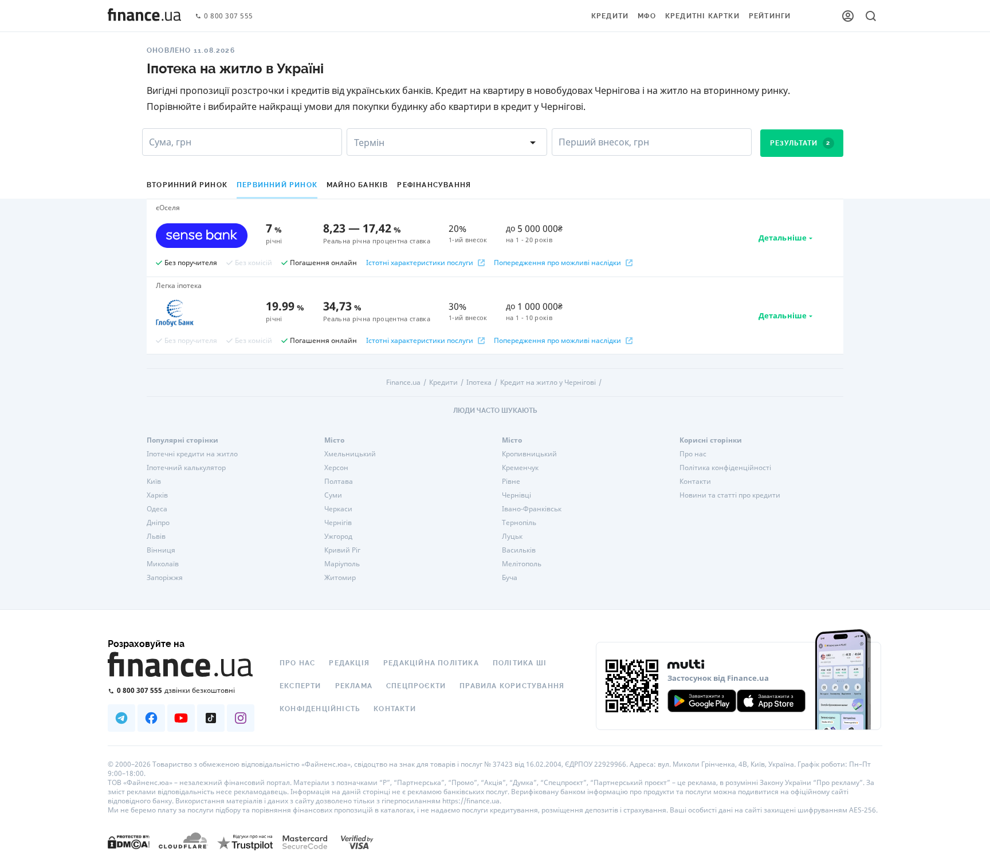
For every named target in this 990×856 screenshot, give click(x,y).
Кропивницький (529, 454)
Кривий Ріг (342, 550)
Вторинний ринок (187, 185)
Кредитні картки (702, 16)
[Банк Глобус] (201, 313)
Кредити (609, 16)
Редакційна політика (431, 663)
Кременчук (520, 467)
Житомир (340, 577)
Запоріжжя (165, 577)
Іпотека (479, 382)
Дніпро (158, 522)
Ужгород (338, 536)
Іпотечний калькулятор (186, 467)
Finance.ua (403, 382)
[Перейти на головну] (144, 16)
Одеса (157, 509)
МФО (647, 16)
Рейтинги (770, 16)
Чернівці (516, 495)
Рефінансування (434, 185)
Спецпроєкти (416, 686)
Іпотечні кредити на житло (192, 454)
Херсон (336, 467)
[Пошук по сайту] (870, 16)
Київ (154, 481)
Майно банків (357, 185)
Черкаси (338, 509)
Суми (333, 495)
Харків (157, 495)
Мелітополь (521, 564)
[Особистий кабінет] (847, 16)
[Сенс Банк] (201, 235)
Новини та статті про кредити (729, 495)
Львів (156, 536)
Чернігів (338, 522)
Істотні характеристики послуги (419, 262)
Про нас (692, 454)
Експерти (300, 686)
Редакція (349, 663)
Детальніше (783, 237)
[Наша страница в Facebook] (151, 718)
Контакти (695, 481)
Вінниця (161, 550)
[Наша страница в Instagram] (240, 718)
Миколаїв (163, 564)
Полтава (338, 481)
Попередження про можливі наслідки (557, 262)
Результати (800, 143)
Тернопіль (519, 522)
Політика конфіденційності (725, 467)
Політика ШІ (520, 663)
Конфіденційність (320, 709)
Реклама (353, 686)
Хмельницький (350, 454)
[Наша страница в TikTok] (211, 718)
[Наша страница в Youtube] (181, 718)
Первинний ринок (277, 185)
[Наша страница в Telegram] (121, 718)
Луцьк (512, 536)
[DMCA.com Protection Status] (129, 842)
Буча (509, 577)
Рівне (511, 481)
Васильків (519, 550)
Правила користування (511, 686)
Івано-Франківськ (531, 509)
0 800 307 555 (228, 16)
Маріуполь (342, 564)
